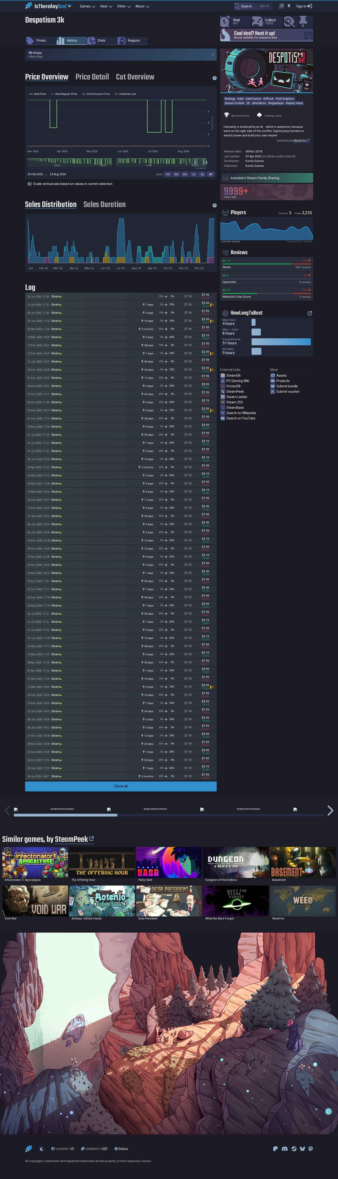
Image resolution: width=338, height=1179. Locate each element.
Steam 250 (234, 402)
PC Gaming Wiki (237, 381)
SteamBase (235, 407)
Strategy (230, 98)
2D (248, 103)
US (65, 1149)
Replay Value (294, 103)
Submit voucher (288, 391)
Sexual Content (234, 103)
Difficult (268, 98)
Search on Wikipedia (241, 413)
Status (123, 1149)
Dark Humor (253, 98)
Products (283, 381)
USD (96, 1149)
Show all (121, 786)
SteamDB (233, 375)
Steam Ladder (236, 397)
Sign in (301, 6)
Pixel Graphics (285, 98)
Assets (281, 375)
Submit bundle (287, 386)
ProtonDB (233, 386)
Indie (240, 98)
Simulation (259, 103)
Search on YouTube (240, 418)
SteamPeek (235, 391)
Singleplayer (276, 103)
